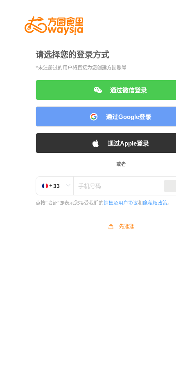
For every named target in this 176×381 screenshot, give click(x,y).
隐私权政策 (155, 203)
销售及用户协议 (121, 203)
